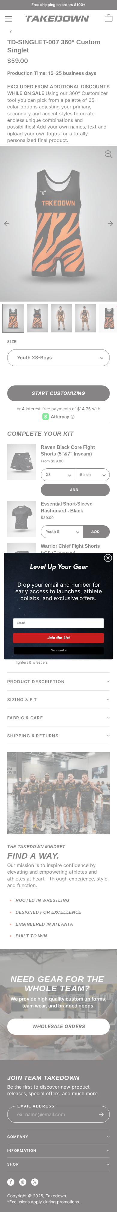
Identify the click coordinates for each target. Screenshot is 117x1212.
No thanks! (58, 650)
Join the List (58, 638)
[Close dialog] (107, 557)
